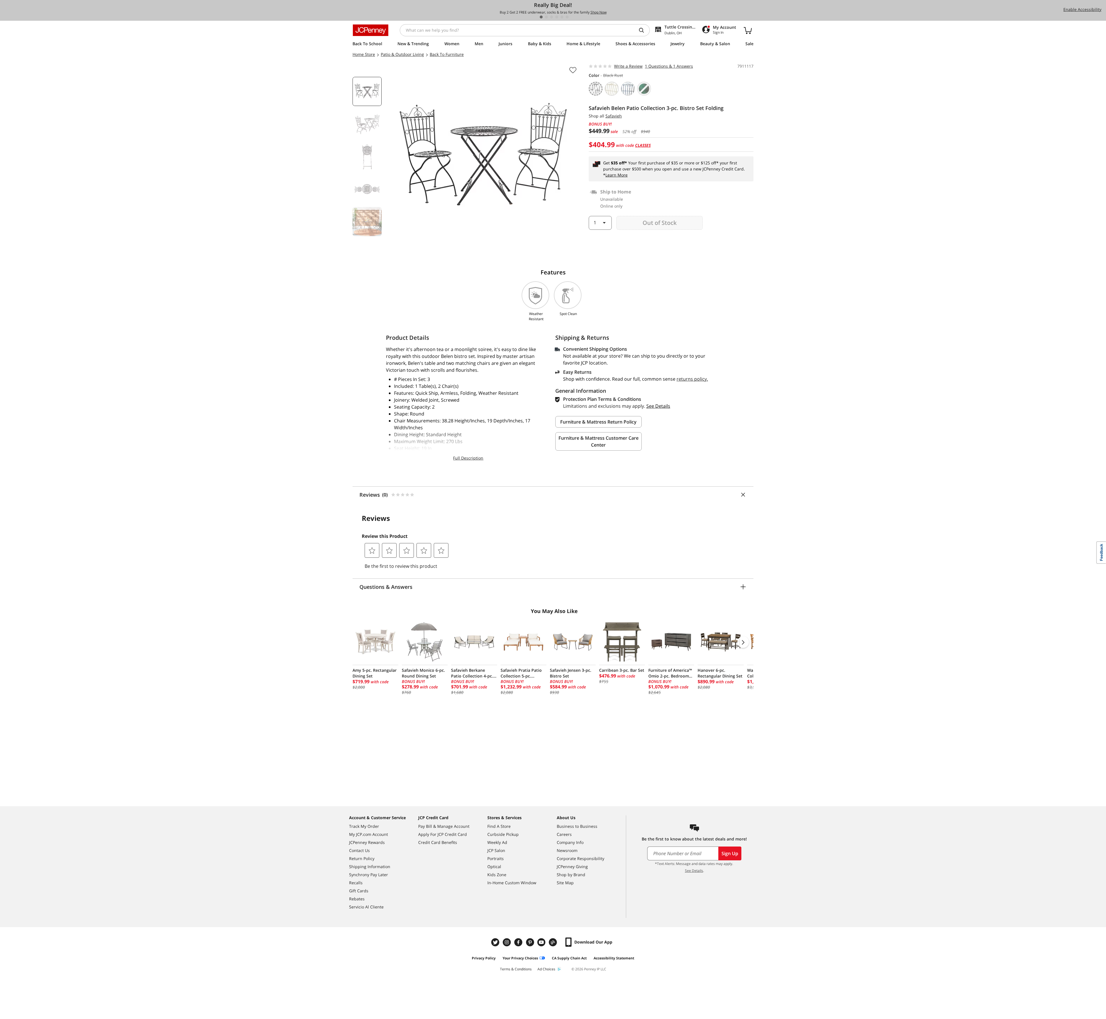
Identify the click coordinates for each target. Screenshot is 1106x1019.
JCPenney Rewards (367, 842)
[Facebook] (519, 942)
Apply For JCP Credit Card (442, 834)
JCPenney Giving (572, 866)
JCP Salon (496, 850)
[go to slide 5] (561, 17)
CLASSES (643, 145)
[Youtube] (542, 942)
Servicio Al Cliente (366, 907)
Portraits (495, 858)
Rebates (357, 899)
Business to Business (577, 826)
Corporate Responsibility (580, 858)
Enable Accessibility (1082, 9)
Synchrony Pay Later (368, 874)
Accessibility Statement (614, 958)
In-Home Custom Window (511, 882)
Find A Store (499, 826)
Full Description (468, 458)
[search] (643, 30)
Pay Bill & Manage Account (443, 826)
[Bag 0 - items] (747, 30)
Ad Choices (546, 969)
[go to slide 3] (551, 17)
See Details (694, 870)
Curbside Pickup (503, 834)
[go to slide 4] (556, 17)
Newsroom (567, 850)
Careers (564, 834)
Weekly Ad (497, 842)
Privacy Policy (484, 958)
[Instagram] (507, 942)
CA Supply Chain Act (569, 958)
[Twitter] (496, 942)
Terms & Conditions (516, 969)
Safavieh (613, 116)
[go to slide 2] (546, 17)
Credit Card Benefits (437, 842)
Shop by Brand (571, 874)
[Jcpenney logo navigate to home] (371, 30)
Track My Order (364, 826)
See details (658, 406)
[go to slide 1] (541, 17)
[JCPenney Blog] (553, 942)
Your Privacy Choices (520, 958)
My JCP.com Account (368, 834)
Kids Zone (496, 874)
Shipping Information (369, 866)
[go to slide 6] (567, 17)
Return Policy (361, 858)
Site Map (565, 882)
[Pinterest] (530, 942)
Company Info (570, 842)
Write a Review (628, 66)
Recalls (356, 882)
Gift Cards (358, 890)
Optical (494, 866)
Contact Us (359, 850)
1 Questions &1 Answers (669, 66)
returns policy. (692, 379)
